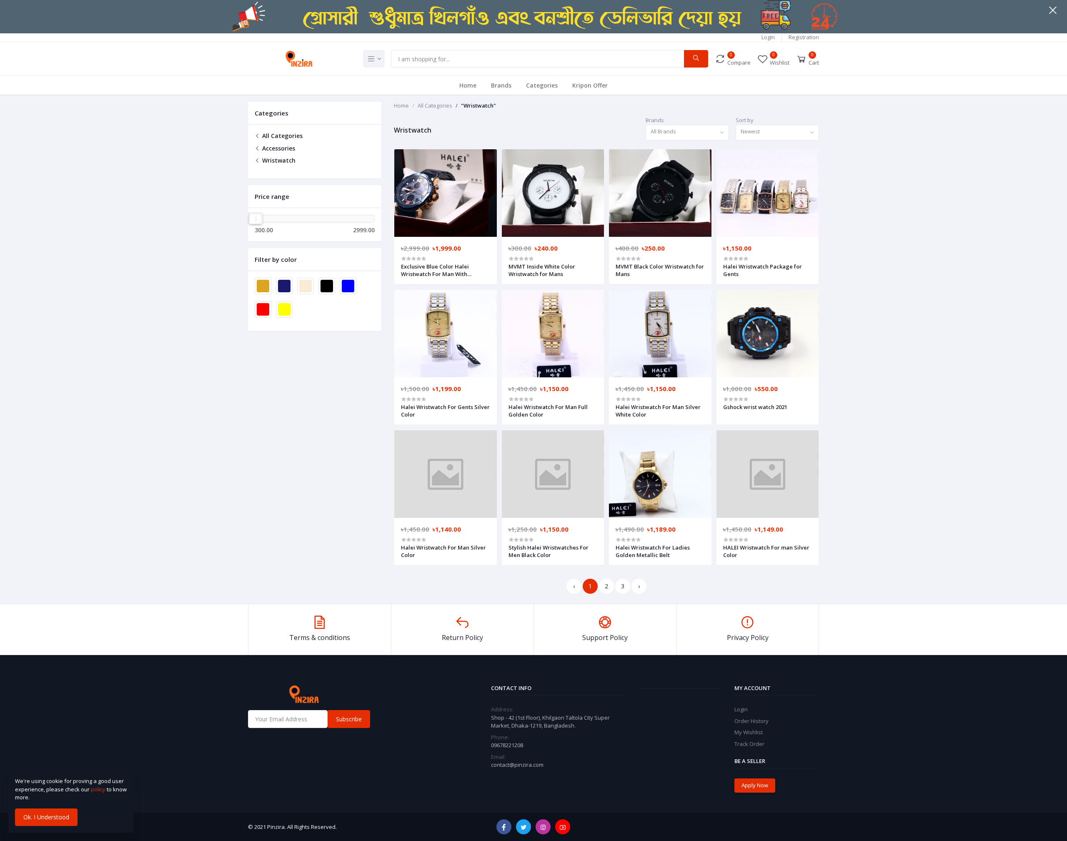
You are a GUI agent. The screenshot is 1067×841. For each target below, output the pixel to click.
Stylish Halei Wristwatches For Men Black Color (548, 551)
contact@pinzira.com (517, 764)
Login (768, 37)
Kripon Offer (590, 85)
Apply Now (754, 785)
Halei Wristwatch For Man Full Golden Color (548, 410)
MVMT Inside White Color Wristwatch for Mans (541, 270)
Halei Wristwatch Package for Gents (762, 270)
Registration (804, 37)
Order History (751, 721)
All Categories (281, 136)
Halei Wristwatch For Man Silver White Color (658, 410)
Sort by (745, 120)
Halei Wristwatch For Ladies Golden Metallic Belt (653, 551)
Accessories (277, 148)
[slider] (256, 218)
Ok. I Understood (46, 817)
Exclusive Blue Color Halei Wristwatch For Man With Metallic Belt (435, 270)
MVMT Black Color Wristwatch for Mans (660, 270)
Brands (501, 85)
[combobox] (687, 133)
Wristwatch (278, 160)
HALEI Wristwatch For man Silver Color (766, 551)
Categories (542, 85)
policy (98, 789)
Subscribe (349, 719)
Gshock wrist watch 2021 (755, 407)
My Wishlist (748, 732)
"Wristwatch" (478, 105)
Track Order (749, 744)
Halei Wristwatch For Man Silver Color (443, 551)
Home (467, 85)
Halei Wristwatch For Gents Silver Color (445, 410)
